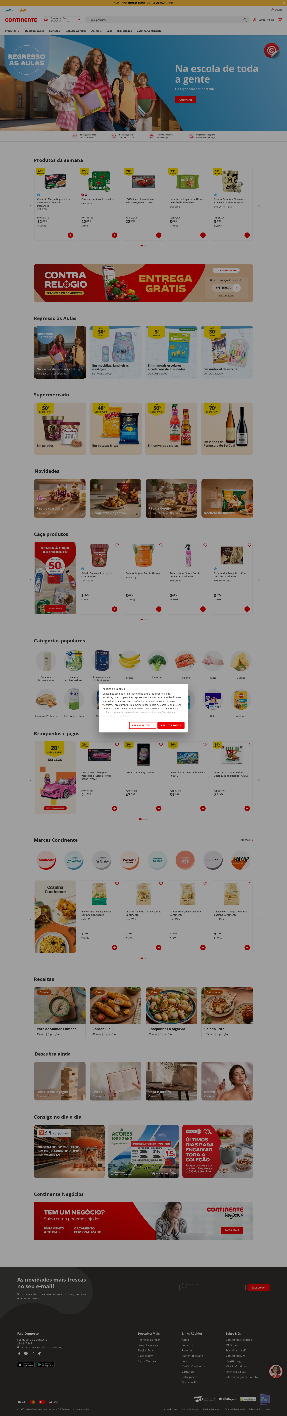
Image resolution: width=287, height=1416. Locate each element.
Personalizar (141, 725)
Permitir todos (171, 725)
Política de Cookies (120, 716)
